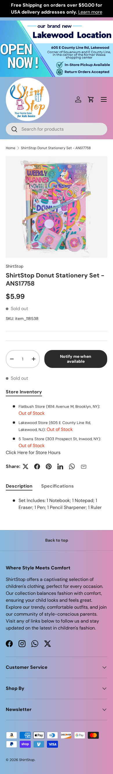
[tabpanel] (56, 429)
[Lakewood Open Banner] (56, 24)
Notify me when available (75, 359)
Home (10, 148)
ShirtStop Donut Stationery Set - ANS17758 (56, 148)
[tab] (19, 485)
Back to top (56, 540)
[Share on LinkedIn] (60, 466)
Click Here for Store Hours (33, 452)
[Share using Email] (83, 466)
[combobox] (56, 129)
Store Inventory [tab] (24, 392)
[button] (91, 99)
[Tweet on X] (25, 466)
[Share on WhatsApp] (72, 466)
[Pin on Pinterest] (48, 466)
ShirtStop (14, 266)
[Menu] (103, 99)
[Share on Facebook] (37, 466)
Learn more (90, 12)
